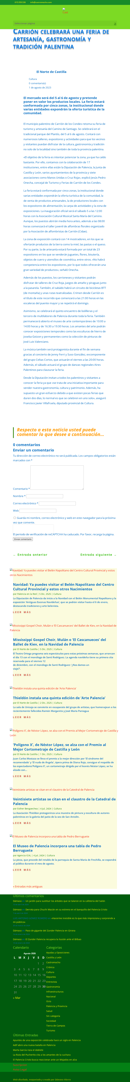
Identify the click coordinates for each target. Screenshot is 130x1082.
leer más (22, 612)
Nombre (19, 496)
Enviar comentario (23, 539)
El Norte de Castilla (27, 649)
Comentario (21, 489)
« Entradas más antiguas (27, 886)
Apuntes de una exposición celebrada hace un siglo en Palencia (47, 1040)
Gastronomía (53, 986)
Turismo (50, 1030)
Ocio (48, 1001)
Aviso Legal (20, 1069)
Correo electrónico (25, 503)
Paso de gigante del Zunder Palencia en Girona (50, 930)
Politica (17, 531)
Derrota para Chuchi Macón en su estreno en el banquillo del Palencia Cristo (66, 909)
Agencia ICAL (24, 855)
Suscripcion (20, 1065)
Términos (27, 531)
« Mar (16, 998)
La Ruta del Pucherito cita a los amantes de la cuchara (42, 1054)
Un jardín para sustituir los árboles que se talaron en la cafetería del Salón (65, 900)
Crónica (50, 967)
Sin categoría (53, 1015)
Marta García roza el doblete (28, 1049)
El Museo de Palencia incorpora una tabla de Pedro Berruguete (57, 848)
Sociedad (51, 1020)
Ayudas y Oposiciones (57, 952)
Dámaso (17, 900)
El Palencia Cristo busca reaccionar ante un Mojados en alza (45, 1059)
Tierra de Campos (55, 1025)
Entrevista (51, 981)
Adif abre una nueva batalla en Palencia (34, 1045)
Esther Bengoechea (27, 808)
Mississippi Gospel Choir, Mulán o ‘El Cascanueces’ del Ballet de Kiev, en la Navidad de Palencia (59, 642)
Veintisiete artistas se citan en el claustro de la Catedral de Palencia (64, 801)
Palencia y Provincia (56, 1006)
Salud (49, 1011)
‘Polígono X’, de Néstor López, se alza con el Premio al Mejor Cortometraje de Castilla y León (59, 747)
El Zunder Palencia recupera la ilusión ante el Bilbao (53, 939)
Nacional (51, 996)
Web (16, 510)
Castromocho (53, 962)
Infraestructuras (55, 991)
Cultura (33, 79)
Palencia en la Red (27, 593)
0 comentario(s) (37, 83)
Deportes (51, 976)
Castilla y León (54, 957)
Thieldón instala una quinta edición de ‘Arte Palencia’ (59, 697)
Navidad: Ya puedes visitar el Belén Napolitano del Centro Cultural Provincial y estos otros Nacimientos (63, 586)
